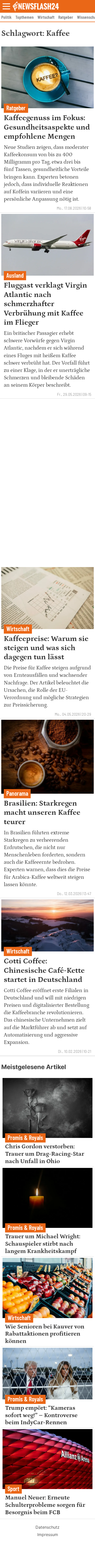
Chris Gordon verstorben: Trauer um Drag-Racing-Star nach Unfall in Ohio (44, 1154)
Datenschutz (47, 1527)
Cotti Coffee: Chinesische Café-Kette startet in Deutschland (44, 970)
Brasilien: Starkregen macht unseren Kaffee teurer (42, 812)
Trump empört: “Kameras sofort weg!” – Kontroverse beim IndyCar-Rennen (41, 1415)
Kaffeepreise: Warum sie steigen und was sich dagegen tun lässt (46, 648)
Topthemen (24, 17)
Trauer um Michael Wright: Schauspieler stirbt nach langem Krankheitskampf (42, 1244)
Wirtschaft (45, 17)
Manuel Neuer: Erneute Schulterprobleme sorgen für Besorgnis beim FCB (45, 1505)
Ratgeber (65, 17)
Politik (6, 17)
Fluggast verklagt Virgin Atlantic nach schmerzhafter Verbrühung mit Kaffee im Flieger (45, 304)
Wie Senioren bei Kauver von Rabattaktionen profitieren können (44, 1334)
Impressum (47, 1534)
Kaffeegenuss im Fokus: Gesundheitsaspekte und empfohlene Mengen (47, 127)
